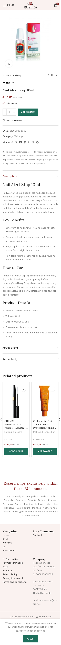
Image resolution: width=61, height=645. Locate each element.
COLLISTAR (38, 439)
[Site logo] (30, 4)
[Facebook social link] (12, 142)
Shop (5, 539)
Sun (53, 432)
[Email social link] (20, 142)
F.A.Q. (5, 566)
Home (6, 75)
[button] (16, 451)
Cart (5, 546)
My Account (9, 550)
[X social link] (16, 142)
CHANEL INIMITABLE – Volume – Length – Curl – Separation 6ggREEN (15, 428)
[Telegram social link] (37, 142)
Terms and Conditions (15, 581)
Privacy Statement (13, 578)
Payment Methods (13, 562)
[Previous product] (48, 75)
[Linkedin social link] (29, 142)
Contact (37, 535)
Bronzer (46, 432)
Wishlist (7, 542)
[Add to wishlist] (23, 389)
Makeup (17, 75)
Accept (31, 638)
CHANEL (8, 439)
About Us (8, 570)
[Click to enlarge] (9, 63)
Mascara (17, 432)
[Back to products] (52, 75)
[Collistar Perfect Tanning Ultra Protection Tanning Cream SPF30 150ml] (45, 401)
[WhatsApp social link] (33, 142)
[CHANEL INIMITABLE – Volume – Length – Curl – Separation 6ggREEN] (16, 401)
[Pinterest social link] (25, 142)
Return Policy (10, 574)
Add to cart (28, 112)
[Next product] (56, 75)
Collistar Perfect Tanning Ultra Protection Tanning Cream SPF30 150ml (44, 426)
